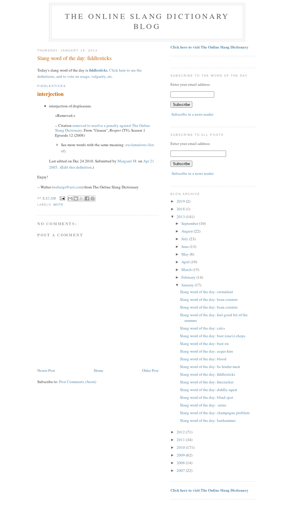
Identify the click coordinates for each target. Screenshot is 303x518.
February (188, 277)
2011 (181, 439)
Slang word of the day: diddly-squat (208, 389)
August (187, 231)
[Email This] (70, 198)
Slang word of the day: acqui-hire (206, 351)
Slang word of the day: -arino (203, 405)
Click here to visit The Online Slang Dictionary (209, 47)
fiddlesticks (98, 70)
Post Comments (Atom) (77, 381)
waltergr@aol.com (67, 187)
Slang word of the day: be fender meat (210, 366)
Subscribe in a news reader (192, 114)
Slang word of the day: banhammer (208, 420)
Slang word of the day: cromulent (206, 291)
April (186, 261)
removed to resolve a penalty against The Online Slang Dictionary (102, 128)
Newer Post (46, 370)
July (185, 238)
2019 (181, 201)
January (188, 285)
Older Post (150, 370)
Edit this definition (77, 167)
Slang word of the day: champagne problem (214, 412)
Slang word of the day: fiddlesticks (207, 374)
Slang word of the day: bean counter (209, 299)
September (190, 223)
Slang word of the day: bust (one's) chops (212, 335)
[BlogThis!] (76, 198)
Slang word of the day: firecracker (206, 382)
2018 (181, 209)
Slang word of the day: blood (203, 359)
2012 (181, 432)
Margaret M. (127, 161)
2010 (181, 447)
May (185, 254)
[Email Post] (62, 198)
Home (98, 370)
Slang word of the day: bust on (204, 343)
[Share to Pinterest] (93, 198)
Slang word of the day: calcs (202, 328)
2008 (181, 462)
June (185, 246)
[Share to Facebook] (87, 198)
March (187, 269)
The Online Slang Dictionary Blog (147, 21)
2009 (181, 455)
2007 (181, 470)
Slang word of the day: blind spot (206, 397)
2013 (181, 216)
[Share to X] (81, 198)
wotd (58, 204)
